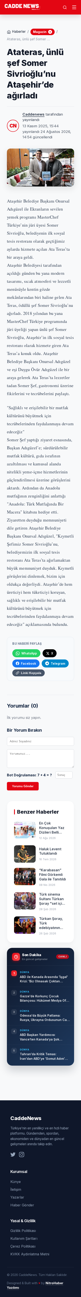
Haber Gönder (22, 1205)
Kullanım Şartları (23, 1238)
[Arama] (64, 7)
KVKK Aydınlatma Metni (29, 1254)
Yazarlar (17, 1197)
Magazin (42, 32)
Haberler (19, 31)
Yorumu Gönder (22, 786)
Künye (15, 1181)
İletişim (15, 1189)
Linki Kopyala (31, 673)
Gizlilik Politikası (23, 1230)
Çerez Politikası (22, 1246)
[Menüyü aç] (74, 7)
